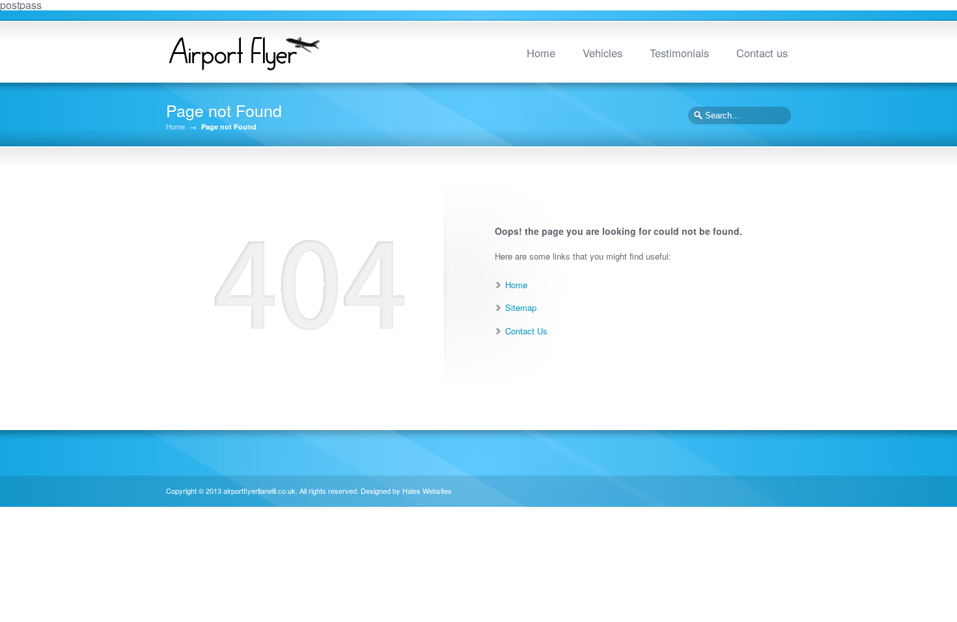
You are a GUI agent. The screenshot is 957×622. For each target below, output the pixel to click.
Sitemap (520, 307)
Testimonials (679, 53)
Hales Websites (427, 490)
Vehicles (602, 53)
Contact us (762, 53)
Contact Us (526, 331)
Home (541, 53)
